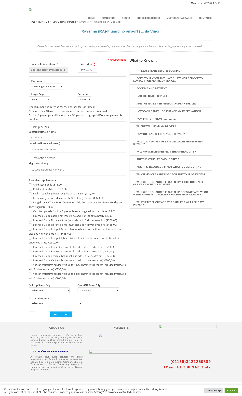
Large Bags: (38, 94)
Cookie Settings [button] (213, 390)
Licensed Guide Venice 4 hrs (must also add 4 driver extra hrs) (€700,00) (74, 260)
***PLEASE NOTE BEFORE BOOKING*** (160, 70)
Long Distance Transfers (64, 21)
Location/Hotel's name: (43, 131)
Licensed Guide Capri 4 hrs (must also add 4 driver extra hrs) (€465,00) (73, 215)
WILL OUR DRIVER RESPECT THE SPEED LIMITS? (166, 151)
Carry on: (83, 94)
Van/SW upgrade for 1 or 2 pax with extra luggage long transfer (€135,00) (74, 211)
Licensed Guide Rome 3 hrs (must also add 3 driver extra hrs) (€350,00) (73, 247)
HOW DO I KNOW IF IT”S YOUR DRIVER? (160, 134)
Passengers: (38, 81)
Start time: (88, 64)
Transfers (108, 18)
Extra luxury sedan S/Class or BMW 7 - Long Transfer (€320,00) (68, 198)
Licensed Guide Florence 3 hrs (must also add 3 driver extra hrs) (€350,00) (75, 220)
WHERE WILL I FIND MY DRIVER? (156, 126)
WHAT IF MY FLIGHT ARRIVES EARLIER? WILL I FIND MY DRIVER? (168, 203)
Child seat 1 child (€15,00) (47, 184)
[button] (171, 70)
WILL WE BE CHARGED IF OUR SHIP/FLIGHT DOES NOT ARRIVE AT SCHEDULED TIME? (168, 183)
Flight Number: (38, 163)
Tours (126, 18)
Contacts (205, 18)
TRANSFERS (43, 21)
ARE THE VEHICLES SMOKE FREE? (157, 159)
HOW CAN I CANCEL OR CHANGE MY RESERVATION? (168, 111)
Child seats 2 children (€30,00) (50, 189)
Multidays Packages (179, 18)
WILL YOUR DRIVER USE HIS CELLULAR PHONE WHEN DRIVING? (168, 142)
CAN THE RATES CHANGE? (152, 96)
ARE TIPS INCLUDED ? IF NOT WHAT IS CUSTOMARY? (168, 166)
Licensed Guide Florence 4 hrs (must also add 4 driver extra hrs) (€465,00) (75, 224)
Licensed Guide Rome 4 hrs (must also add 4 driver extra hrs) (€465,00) (73, 251)
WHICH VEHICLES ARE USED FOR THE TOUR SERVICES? (170, 174)
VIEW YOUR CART (212, 3)
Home (91, 18)
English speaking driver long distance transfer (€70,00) (63, 193)
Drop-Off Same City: (89, 285)
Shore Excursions (148, 18)
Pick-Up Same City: (40, 285)
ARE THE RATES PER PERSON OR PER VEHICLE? (166, 103)
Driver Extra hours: (40, 298)
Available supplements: (42, 180)
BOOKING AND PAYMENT (151, 88)
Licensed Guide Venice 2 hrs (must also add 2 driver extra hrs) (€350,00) (74, 256)
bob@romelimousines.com (53, 351)
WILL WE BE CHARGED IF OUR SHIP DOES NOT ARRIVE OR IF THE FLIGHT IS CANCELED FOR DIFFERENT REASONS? (170, 193)
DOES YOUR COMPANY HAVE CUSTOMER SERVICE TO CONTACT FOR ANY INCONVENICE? (168, 79)
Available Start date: (44, 64)
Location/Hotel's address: (44, 143)
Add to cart (61, 314)
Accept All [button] (231, 390)
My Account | (197, 3)
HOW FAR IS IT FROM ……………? (156, 118)
